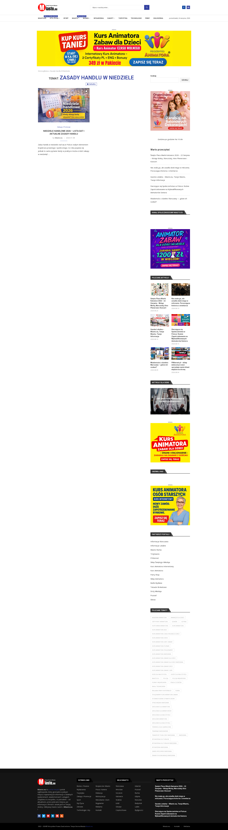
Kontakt (99, 810)
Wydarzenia (99, 18)
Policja (165, 678)
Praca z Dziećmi (176, 682)
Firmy (147, 18)
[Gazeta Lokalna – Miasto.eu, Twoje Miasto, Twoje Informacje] (159, 320)
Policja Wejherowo (179, 678)
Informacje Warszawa (159, 541)
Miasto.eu (42, 17)
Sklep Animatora (157, 579)
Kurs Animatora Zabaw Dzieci (162, 666)
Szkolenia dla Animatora (161, 707)
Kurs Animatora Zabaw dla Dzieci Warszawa (167, 662)
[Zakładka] (86, 91)
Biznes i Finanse (83, 786)
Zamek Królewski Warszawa (162, 751)
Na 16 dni (179, 139)
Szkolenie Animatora (159, 719)
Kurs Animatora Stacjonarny (162, 650)
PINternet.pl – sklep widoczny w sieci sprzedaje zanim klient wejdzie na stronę (180, 366)
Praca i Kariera (101, 789)
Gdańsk (174, 621)
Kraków (119, 800)
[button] (153, 401)
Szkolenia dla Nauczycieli (161, 715)
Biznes (86, 18)
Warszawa (182, 735)
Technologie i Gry (83, 810)
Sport (65, 18)
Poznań (153, 595)
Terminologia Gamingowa (161, 727)
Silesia (152, 599)
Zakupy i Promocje (84, 796)
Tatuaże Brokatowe (158, 587)
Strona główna (43, 71)
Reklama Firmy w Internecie (161, 690)
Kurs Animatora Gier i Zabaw (162, 642)
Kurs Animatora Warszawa (161, 654)
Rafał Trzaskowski (158, 686)
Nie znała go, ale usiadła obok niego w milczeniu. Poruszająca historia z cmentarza (180, 302)
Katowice (119, 796)
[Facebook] (183, 7)
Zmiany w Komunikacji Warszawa (163, 755)
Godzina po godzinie (166, 139)
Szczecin (119, 793)
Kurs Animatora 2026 (159, 630)
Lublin (137, 807)
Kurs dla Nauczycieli (159, 674)
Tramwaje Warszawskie (160, 731)
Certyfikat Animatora (160, 621)
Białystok (138, 803)
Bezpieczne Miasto (103, 786)
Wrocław (119, 789)
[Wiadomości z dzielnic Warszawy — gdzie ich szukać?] (159, 353)
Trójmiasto (154, 554)
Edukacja (99, 793)
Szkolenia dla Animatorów (161, 711)
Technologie (136, 18)
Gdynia (183, 621)
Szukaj (146, 7)
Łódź (117, 803)
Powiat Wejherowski (159, 682)
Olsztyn (118, 807)
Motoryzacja (100, 796)
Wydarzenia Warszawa (160, 747)
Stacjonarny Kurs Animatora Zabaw (165, 694)
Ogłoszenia (158, 18)
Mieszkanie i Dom (102, 800)
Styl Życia (54, 18)
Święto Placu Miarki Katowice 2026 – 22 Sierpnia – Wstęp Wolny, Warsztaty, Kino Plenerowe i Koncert (170, 158)
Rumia (178, 690)
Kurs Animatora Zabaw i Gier (162, 670)
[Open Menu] (188, 7)
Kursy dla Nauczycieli (178, 674)
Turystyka (123, 18)
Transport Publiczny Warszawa (163, 735)
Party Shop (154, 574)
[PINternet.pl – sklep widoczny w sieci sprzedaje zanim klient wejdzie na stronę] (180, 353)
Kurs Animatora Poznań (160, 646)
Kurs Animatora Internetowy (162, 566)
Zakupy (110, 18)
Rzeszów (138, 800)
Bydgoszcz (139, 810)
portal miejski (54, 789)
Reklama (99, 807)
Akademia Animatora (159, 617)
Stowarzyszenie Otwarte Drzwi (163, 698)
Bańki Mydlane (156, 583)
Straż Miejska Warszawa (160, 703)
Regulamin (100, 803)
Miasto (75, 17)
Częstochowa (121, 810)
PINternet (154, 558)
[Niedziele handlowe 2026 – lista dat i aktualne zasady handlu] (64, 105)
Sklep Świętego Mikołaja (160, 562)
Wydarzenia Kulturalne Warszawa (164, 743)
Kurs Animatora (156, 570)
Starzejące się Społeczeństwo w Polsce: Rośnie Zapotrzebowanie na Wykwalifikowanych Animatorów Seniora (169, 189)
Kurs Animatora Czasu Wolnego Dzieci (165, 634)
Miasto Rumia (156, 550)
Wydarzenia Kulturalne (160, 739)
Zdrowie (80, 807)
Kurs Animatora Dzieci (160, 638)
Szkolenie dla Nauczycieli (161, 723)
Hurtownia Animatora (160, 626)
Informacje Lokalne (158, 545)
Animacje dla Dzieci (177, 617)
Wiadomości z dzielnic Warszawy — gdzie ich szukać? (159, 365)
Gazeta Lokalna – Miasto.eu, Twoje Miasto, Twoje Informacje (157, 332)
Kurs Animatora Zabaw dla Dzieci (164, 658)
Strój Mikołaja (156, 591)
